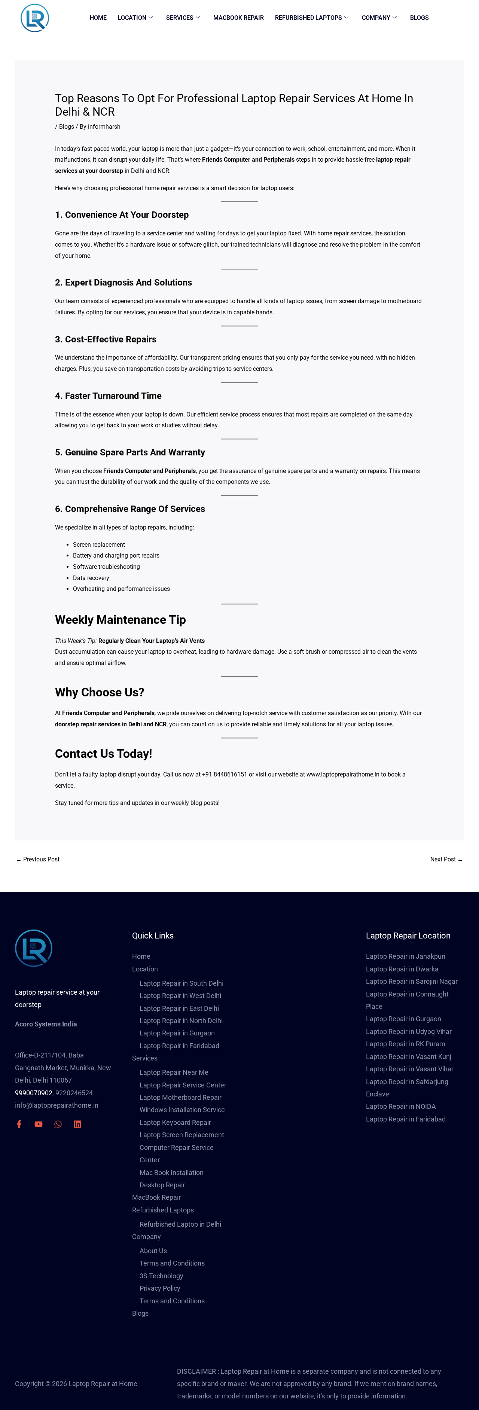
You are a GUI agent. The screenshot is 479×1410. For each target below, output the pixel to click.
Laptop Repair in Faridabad (179, 1046)
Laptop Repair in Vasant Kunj (408, 1056)
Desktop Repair (162, 1185)
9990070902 (33, 1093)
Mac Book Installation (172, 1172)
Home (98, 17)
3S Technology (161, 1276)
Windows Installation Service (182, 1110)
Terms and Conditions (172, 1263)
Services (179, 17)
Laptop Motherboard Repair (181, 1097)
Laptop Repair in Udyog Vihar (409, 1031)
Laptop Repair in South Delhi (181, 983)
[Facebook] (19, 1124)
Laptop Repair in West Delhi (180, 995)
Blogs (419, 17)
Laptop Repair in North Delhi (181, 1021)
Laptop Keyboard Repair (175, 1122)
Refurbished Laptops (308, 17)
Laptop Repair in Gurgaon (177, 1033)
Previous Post (38, 859)
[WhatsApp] (58, 1124)
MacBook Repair (238, 17)
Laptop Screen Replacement (182, 1135)
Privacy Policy (160, 1288)
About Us (153, 1251)
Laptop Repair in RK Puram (405, 1044)
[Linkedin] (77, 1124)
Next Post (446, 859)
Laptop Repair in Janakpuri (405, 956)
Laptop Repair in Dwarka (402, 969)
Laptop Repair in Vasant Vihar (410, 1069)
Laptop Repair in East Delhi (179, 1008)
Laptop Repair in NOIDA (401, 1106)
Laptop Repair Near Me (174, 1072)
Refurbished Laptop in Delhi (180, 1224)
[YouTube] (38, 1124)
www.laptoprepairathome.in (342, 774)
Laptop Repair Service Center (183, 1085)
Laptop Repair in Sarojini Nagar (412, 981)
